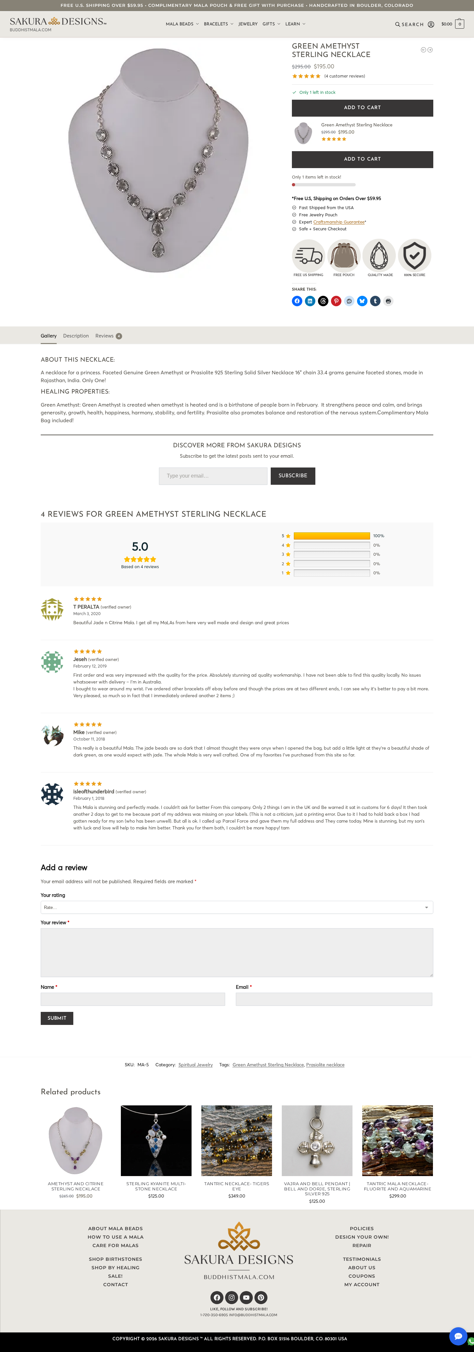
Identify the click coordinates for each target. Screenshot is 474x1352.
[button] (452, 24)
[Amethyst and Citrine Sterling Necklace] (76, 1140)
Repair (361, 1245)
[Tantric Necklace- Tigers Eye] (236, 1140)
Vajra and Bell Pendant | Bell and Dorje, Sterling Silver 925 (317, 1188)
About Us (362, 1268)
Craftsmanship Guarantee (339, 221)
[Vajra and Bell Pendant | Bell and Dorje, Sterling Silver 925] (317, 1140)
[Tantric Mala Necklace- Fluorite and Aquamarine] (423, 50)
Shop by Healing (116, 1268)
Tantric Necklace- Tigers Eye (236, 1186)
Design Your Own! (362, 1237)
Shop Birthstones (115, 1259)
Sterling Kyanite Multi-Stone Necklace (156, 1186)
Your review (55, 922)
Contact (115, 1284)
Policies (362, 1228)
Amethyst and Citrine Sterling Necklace (76, 1186)
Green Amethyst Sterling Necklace (268, 1065)
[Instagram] (231, 1297)
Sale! (115, 1276)
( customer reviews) (344, 76)
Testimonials (362, 1259)
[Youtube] (246, 1297)
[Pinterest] (260, 1297)
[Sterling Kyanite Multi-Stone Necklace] (156, 1140)
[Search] (410, 24)
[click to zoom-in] (159, 161)
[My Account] (431, 24)
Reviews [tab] (107, 336)
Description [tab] (76, 336)
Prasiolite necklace (325, 1065)
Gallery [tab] (49, 336)
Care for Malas (116, 1245)
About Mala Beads (115, 1228)
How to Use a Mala (116, 1237)
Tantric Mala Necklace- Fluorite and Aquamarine (398, 1186)
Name (49, 987)
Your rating (53, 895)
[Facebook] (216, 1297)
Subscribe (293, 476)
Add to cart (362, 108)
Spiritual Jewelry (196, 1065)
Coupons (362, 1276)
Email (244, 987)
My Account (362, 1284)
